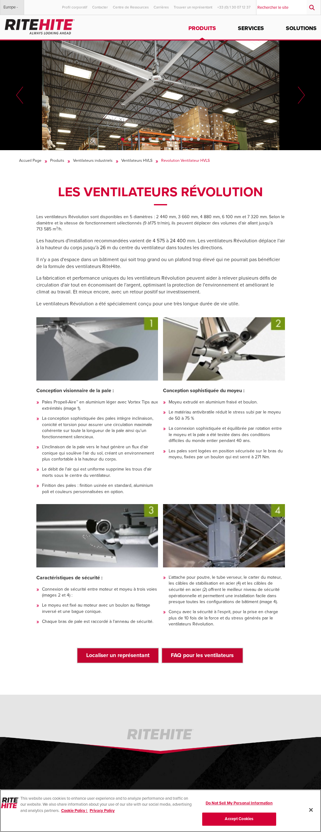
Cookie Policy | (74, 810)
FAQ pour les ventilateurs (202, 655)
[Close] (311, 810)
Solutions (301, 28)
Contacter (100, 7)
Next (301, 95)
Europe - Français (10, 10)
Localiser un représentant (118, 655)
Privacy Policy (102, 810)
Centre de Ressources (131, 7)
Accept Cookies (239, 818)
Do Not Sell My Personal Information (239, 803)
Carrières (161, 7)
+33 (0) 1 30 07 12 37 (233, 7)
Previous (19, 95)
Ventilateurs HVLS (136, 160)
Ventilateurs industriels (93, 160)
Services (251, 28)
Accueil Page (30, 160)
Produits (202, 28)
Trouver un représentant (193, 7)
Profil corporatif (74, 7)
